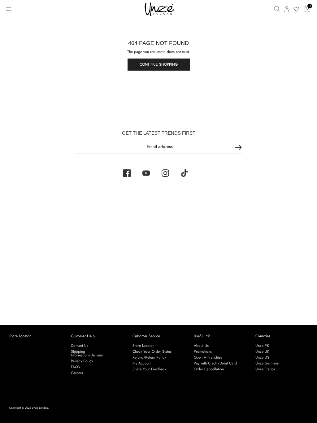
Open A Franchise (208, 357)
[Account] (287, 9)
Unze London (40, 408)
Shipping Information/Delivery (87, 353)
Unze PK (262, 345)
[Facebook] (127, 173)
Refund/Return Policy (149, 357)
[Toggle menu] (8, 9)
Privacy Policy (82, 361)
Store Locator (20, 336)
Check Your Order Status (152, 351)
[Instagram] (165, 173)
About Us (201, 345)
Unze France (265, 369)
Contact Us (79, 345)
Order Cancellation (209, 369)
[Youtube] (146, 173)
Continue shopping (159, 64)
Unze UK (262, 351)
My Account (141, 363)
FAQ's (75, 367)
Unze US (262, 357)
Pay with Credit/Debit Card (215, 363)
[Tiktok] (184, 173)
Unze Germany (267, 363)
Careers (77, 373)
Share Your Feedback (149, 369)
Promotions (203, 351)
